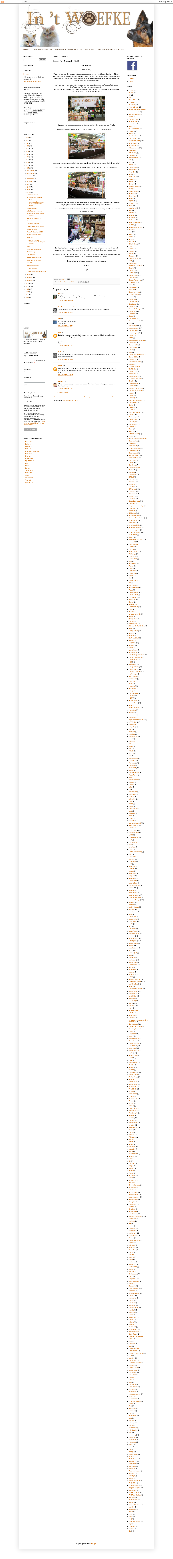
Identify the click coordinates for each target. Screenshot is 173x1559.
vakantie (131, 1420)
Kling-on (131, 796)
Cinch (131, 316)
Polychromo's (133, 1113)
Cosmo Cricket (133, 357)
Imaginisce (132, 717)
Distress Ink (132, 443)
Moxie (131, 977)
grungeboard (133, 650)
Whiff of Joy (29, 482)
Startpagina (25, 49)
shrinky (131, 1243)
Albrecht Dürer (133, 119)
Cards (131, 270)
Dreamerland (133, 475)
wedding (131, 1473)
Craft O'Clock (133, 371)
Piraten (131, 1101)
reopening (132, 1175)
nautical (131, 986)
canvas (131, 253)
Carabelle (132, 256)
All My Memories (134, 129)
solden (131, 1269)
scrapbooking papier (135, 1216)
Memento (132, 936)
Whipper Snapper (134, 1488)
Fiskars (131, 566)
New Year (132, 998)
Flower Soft (132, 573)
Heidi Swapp (133, 676)
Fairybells (132, 556)
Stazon (131, 1300)
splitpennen (132, 1279)
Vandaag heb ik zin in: (34, 218)
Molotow (131, 972)
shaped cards (133, 1235)
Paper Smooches (134, 1043)
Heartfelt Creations (135, 672)
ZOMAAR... (30, 263)
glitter (130, 628)
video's (131, 1444)
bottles (131, 229)
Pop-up (131, 1120)
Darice (131, 405)
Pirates (131, 1103)
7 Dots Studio (133, 100)
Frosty (131, 590)
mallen (131, 888)
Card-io (131, 268)
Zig (130, 1531)
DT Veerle (132, 499)
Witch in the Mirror (134, 1504)
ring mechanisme (134, 1185)
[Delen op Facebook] (86, 282)
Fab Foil (131, 549)
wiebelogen (132, 1490)
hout (130, 705)
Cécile (60, 366)
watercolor (132, 1464)
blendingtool (133, 208)
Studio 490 (132, 1327)
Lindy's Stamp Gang (135, 852)
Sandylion (132, 1202)
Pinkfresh (132, 1096)
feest (130, 561)
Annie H (61, 381)
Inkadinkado (133, 736)
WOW (131, 1512)
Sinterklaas (132, 1250)
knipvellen (132, 799)
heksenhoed (133, 679)
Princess (131, 1134)
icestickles (132, 715)
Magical (131, 871)
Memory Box (133, 941)
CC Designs (133, 282)
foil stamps (132, 585)
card (130, 261)
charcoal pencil (134, 294)
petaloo (131, 1079)
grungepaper (133, 652)
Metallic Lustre (133, 948)
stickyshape (132, 1317)
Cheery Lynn (133, 302)
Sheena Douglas (134, 1240)
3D (130, 97)
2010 (27, 294)
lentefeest (132, 847)
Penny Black (133, 1072)
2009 (27, 297)
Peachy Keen (133, 1062)
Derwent (131, 414)
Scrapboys (132, 1219)
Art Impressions (134, 148)
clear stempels (133, 328)
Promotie (132, 1146)
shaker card (132, 1233)
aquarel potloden (134, 141)
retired (131, 1178)
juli (28, 184)
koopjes (131, 806)
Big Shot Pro (133, 203)
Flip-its (131, 568)
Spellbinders (29, 477)
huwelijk (131, 712)
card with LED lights (135, 266)
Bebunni (131, 181)
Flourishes (132, 571)
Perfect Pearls (133, 1077)
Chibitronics (133, 304)
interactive (132, 741)
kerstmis (131, 782)
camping (131, 251)
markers (131, 905)
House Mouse (133, 703)
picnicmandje (133, 1084)
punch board (133, 1154)
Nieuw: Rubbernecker (34, 235)
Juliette (131, 751)
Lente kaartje (31, 254)
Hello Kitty (132, 681)
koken (131, 804)
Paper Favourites (134, 1038)
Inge (59, 332)
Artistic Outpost (133, 157)
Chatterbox (132, 299)
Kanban (131, 770)
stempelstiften (133, 1307)
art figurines (132, 145)
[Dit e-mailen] (79, 282)
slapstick (131, 1255)
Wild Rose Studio (134, 1492)
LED (130, 840)
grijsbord (132, 645)
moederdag (132, 969)
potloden (132, 1125)
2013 (27, 286)
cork (130, 352)
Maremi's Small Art (135, 897)
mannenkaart (133, 893)
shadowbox (132, 1231)
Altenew (131, 131)
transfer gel (132, 1389)
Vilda (130, 1447)
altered (131, 133)
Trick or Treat (133, 1399)
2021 (27, 151)
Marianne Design (134, 900)
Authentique (133, 167)
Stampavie (132, 1286)
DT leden (132, 484)
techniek (131, 1358)
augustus (30, 181)
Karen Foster (133, 775)
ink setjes (132, 732)
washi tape (132, 1461)
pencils (131, 1067)
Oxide (131, 1031)
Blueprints (132, 217)
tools (130, 1382)
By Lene (131, 241)
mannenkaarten (134, 895)
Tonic (130, 1380)
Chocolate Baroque (135, 309)
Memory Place (133, 943)
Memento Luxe (133, 938)
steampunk (132, 1303)
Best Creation (133, 191)
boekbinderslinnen (135, 222)
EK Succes (132, 513)
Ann (59, 319)
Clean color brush (134, 321)
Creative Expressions (136, 388)
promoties (132, 1149)
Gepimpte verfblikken (34, 260)
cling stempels (133, 333)
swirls (131, 1339)
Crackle (131, 364)
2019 (27, 157)
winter (131, 1502)
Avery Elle (132, 172)
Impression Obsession (32, 451)
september (30, 179)
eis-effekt (132, 511)
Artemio (131, 155)
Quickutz (131, 1163)
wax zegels (132, 1466)
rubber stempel (134, 1195)
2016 (27, 165)
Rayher (131, 1168)
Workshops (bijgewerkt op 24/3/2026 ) (111, 49)
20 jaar (131, 90)
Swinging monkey (32, 266)
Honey (131, 691)
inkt (130, 739)
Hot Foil (131, 696)
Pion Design (133, 1098)
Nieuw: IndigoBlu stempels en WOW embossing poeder (35, 203)
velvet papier (133, 1430)
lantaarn (131, 820)
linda (59, 352)
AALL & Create (133, 107)
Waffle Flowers (133, 1459)
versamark (132, 1442)
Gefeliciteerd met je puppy (35, 226)
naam (26, 384)
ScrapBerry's (133, 1211)
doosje (131, 470)
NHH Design (133, 1001)
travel (130, 1396)
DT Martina (132, 489)
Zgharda (131, 1528)
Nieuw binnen (31, 221)
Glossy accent (133, 631)
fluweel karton (133, 580)
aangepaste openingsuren (137, 109)
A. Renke (132, 105)
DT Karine (132, 482)
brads (131, 234)
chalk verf (132, 290)
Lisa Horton (132, 856)
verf (130, 1432)
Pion (26, 463)
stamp (131, 1283)
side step (132, 1245)
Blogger (93, 1544)
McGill (131, 924)
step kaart (132, 1312)
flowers (131, 575)
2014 (27, 283)
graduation (132, 640)
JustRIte (131, 753)
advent (131, 117)
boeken (131, 225)
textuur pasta (133, 1370)
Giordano (132, 621)
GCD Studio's (133, 597)
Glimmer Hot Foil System (137, 626)
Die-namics (132, 424)
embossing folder (134, 525)
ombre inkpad (133, 1010)
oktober (29, 176)
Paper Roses (133, 1041)
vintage (131, 1452)
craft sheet (132, 374)
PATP (130, 1060)
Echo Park (132, 508)
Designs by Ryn (134, 419)
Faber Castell (133, 551)
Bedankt (131, 184)
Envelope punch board (136, 539)
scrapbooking (133, 1214)
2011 (27, 292)
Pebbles (131, 1065)
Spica (131, 1276)
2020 (27, 154)
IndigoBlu (132, 727)
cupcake (131, 393)
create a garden (134, 383)
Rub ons (131, 1190)
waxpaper (132, 1468)
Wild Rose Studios (135, 1495)
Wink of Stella (133, 1500)
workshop (132, 1509)
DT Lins (131, 487)
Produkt (131, 1139)
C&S (130, 246)
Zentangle (132, 1526)
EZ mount (132, 547)
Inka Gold (132, 734)
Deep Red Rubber (135, 412)
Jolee (130, 744)
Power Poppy (133, 1127)
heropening (132, 688)
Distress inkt (133, 446)
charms (131, 297)
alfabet (131, 126)
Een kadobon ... (32, 208)
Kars (130, 777)
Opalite (131, 1013)
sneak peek (132, 1264)
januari (29, 280)
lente (130, 844)
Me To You (132, 929)
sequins (131, 1226)
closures (131, 335)
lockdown (132, 859)
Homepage (87, 397)
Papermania (133, 1046)
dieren (131, 429)
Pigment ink (132, 1086)
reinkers (131, 1170)
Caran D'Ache (133, 258)
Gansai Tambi (133, 595)
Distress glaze (133, 441)
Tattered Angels (134, 1348)
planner (131, 1106)
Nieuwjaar (132, 1005)
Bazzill (131, 179)
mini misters (133, 962)
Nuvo (130, 1008)
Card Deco (132, 263)
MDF (130, 926)
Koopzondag (133, 808)
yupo (130, 1524)
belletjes (131, 189)
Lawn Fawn (132, 830)
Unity (130, 1413)
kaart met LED (133, 758)
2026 (27, 138)
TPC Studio (132, 1384)
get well (131, 611)
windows (132, 1497)
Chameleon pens (134, 292)
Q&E (130, 1158)
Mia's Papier (133, 953)
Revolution (132, 1180)
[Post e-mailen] (68, 279)
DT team (131, 496)
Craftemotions (133, 376)
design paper (133, 417)
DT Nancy (132, 491)
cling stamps (133, 330)
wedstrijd (132, 1476)
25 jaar (131, 93)
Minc (130, 955)
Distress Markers (134, 448)
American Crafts (134, 136)
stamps (131, 1295)
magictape (132, 873)
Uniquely (132, 1411)
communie (132, 342)
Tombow (131, 1377)
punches (131, 1156)
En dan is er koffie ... (33, 195)
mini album (132, 960)
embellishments (134, 520)
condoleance (133, 347)
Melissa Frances (134, 933)
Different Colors (134, 434)
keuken (131, 784)
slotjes (131, 1259)
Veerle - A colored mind (66, 307)
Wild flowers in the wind (34, 211)
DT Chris (132, 479)
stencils (131, 1310)
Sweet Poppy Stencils (136, 1336)
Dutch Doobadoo (134, 501)
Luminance (132, 861)
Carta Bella (132, 278)
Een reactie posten (62, 393)
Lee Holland (133, 842)
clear (130, 323)
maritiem (131, 902)
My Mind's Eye (29, 461)
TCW (130, 1355)
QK (130, 1161)
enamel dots (133, 535)
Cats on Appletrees (135, 280)
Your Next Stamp (134, 1521)
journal (131, 746)
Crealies (131, 381)
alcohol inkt (132, 124)
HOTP (131, 698)
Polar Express (133, 1108)
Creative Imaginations (136, 390)
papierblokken (133, 1055)
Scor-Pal (131, 1207)
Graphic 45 (28, 446)
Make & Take (133, 883)
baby (130, 174)
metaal (131, 945)
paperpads (132, 1048)
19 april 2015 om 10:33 (65, 312)
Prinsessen (132, 1137)
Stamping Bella (134, 1293)
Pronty (131, 1151)
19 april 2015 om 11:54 (65, 326)
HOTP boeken (133, 700)
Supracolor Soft (134, 1331)
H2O (130, 662)
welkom (131, 1478)
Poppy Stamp (133, 1122)
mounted (132, 974)
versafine (132, 1437)
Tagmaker (132, 1343)
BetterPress (132, 196)
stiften (131, 1319)
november (30, 173)
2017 (27, 162)
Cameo (131, 249)
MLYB (131, 967)
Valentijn (131, 1423)
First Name (28, 370)
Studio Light (133, 1329)
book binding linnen (135, 227)
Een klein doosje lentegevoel (36, 271)
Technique (132, 1360)
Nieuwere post (58, 397)
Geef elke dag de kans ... (35, 249)
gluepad (131, 635)
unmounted (132, 1416)
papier (131, 1053)
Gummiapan (133, 660)
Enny (60, 293)
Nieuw (131, 1003)
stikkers (131, 1322)
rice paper (132, 1183)
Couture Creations (135, 362)
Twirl (130, 1406)
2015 (27, 168)
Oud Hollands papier (135, 1026)
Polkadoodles (133, 1110)
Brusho (131, 237)
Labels (131, 818)
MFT (130, 950)
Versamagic (132, 1440)
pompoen (132, 1115)
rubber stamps (133, 1192)
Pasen (131, 1058)
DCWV (131, 410)
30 (130, 95)
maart (29, 274)
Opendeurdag (133, 1024)
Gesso (131, 609)
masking (131, 909)
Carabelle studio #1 (33, 224)
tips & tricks (132, 1375)
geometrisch (133, 604)
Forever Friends (134, 587)
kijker (130, 787)
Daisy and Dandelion (135, 400)
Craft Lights (132, 369)
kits (130, 789)
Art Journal (132, 150)
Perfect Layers (133, 1074)
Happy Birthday (134, 667)
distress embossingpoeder (137, 438)
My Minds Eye (133, 984)
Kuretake (132, 813)
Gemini (131, 602)
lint (130, 854)
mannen (131, 890)
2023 (27, 146)
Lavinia (131, 828)
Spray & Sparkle (134, 1281)
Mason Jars (132, 917)
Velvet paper (133, 1428)
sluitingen (132, 1262)
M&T (130, 864)
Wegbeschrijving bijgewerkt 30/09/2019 (68, 49)
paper (131, 1036)
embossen (132, 523)
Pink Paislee (133, 1094)
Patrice (131, 81)
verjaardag (132, 1435)
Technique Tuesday (135, 1363)
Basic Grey (28, 441)
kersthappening (134, 780)
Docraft (131, 463)
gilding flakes (133, 619)
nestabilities (133, 996)
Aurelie (131, 165)
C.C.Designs (133, 244)
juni (28, 187)
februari (30, 277)
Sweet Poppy (133, 1334)
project (131, 1142)
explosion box (133, 544)
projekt (131, 1144)
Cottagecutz (133, 359)
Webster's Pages (134, 1471)
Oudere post (115, 397)
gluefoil (131, 633)
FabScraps (132, 554)
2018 (27, 160)
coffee (131, 338)
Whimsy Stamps (134, 1485)
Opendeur (132, 1017)
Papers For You (134, 1050)
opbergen (132, 1015)
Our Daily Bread (134, 1029)
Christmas (132, 311)
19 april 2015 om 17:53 (65, 346)
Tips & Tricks (89, 49)
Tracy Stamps (133, 1387)
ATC (130, 162)
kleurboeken (133, 792)
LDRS (131, 835)
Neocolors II (133, 993)
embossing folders (135, 527)
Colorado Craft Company (137, 340)
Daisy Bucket (133, 402)
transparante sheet (135, 1394)
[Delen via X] (84, 282)
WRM (130, 1514)
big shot (131, 201)
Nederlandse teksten (135, 989)
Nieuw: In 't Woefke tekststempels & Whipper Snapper (36, 241)
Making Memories (134, 885)
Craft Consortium (134, 366)
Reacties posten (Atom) (70, 400)
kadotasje (132, 765)
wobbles (131, 1507)
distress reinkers (134, 455)
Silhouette (28, 473)
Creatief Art (132, 386)
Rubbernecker (133, 1199)
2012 (27, 289)
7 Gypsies (132, 102)
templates (132, 1365)
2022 (27, 149)
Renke (131, 1173)
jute (130, 756)
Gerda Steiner (133, 607)
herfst (130, 684)
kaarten (131, 760)
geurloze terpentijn (135, 614)
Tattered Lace (133, 1351)
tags (130, 1346)
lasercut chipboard (135, 823)
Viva (130, 1456)
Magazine (132, 866)
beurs (67, 282)
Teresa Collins (133, 1367)
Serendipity (29, 470)
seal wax (132, 1221)
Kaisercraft (28, 453)
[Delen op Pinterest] (88, 282)
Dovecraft (132, 472)
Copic (131, 350)
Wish (28, 246)
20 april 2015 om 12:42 (65, 359)
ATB (130, 160)
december (30, 170)
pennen (131, 1070)
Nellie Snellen (133, 991)
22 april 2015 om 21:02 (65, 389)
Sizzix (27, 475)
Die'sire (131, 426)
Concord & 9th (133, 345)
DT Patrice (132, 494)
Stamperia (132, 1291)
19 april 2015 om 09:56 (65, 301)
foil (130, 583)
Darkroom (132, 407)
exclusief (132, 542)
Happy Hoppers (134, 669)
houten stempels (134, 708)
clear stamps (133, 326)
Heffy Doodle (133, 674)
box (130, 232)
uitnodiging (132, 1408)
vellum (131, 1425)
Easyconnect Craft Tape (136, 506)
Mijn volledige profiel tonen (32, 81)
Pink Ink (131, 1091)
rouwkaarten (133, 1187)
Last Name (28, 377)
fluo (130, 578)
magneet (132, 876)
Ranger (27, 468)
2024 (27, 143)
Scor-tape (132, 1209)
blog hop (132, 215)
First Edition (132, 563)
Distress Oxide (133, 450)
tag (130, 1341)
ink (130, 729)
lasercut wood (133, 825)
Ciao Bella (132, 314)
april (28, 192)
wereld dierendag (134, 1480)
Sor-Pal (131, 1271)
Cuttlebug (132, 398)
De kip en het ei (32, 229)
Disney (131, 436)
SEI (130, 1223)
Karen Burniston (134, 772)
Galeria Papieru (134, 592)
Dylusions (132, 503)
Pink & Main (133, 1089)
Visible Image (133, 1454)
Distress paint (133, 453)
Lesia (130, 849)
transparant (132, 1392)
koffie (130, 801)
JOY (130, 748)
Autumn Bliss (133, 169)
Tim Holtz (28, 480)
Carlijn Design (133, 275)
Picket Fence (133, 1082)
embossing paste (134, 530)
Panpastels (132, 1034)
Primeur (131, 1132)
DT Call (131, 477)
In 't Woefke (73, 282)
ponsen (131, 1118)
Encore (131, 537)
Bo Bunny (28, 444)
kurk (130, 816)
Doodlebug (132, 465)
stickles (131, 1315)
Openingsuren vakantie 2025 (42, 49)
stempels (132, 1305)
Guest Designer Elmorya (137, 655)
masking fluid (133, 912)
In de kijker (132, 724)
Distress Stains (133, 458)
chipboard (132, 306)
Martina (131, 79)
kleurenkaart (133, 794)
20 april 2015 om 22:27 (65, 375)
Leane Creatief (133, 837)
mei (28, 190)
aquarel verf (133, 143)
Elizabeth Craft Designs (136, 518)
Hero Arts (28, 449)
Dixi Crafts (132, 460)
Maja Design (133, 881)
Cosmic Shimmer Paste (136, 354)
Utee (130, 1418)
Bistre (131, 205)
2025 (27, 140)
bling (130, 210)
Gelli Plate (132, 599)
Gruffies (131, 647)
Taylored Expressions (136, 1353)
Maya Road (29, 458)
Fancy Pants (133, 559)
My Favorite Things (135, 981)
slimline (131, 1257)
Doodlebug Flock (134, 467)
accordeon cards (134, 112)
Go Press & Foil (134, 638)
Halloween (132, 664)
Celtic (131, 285)
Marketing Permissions (31, 393)
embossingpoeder (135, 532)
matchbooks (133, 919)
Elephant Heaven (134, 515)
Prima (27, 465)
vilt (130, 1449)
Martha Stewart (134, 907)
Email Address (29, 363)
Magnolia (28, 456)
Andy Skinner (133, 138)
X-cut (130, 1516)
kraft (130, 811)
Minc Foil (132, 957)
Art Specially (61, 282)
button (131, 239)
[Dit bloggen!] (81, 282)
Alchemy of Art (133, 121)
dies (130, 431)
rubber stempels (134, 1197)
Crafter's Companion (135, 378)
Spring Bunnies (32, 268)
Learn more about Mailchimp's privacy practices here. (34, 423)
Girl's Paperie (133, 623)
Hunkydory (132, 710)
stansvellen (132, 1298)
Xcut (130, 1519)
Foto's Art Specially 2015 (35, 232)
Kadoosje (132, 763)
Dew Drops (132, 422)
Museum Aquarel (134, 979)
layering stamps (134, 832)
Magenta (132, 869)
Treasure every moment (34, 257)
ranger (131, 1166)
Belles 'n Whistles (134, 186)
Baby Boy (30, 237)
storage (131, 1324)
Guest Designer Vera (135, 657)
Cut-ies (131, 395)
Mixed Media (133, 965)
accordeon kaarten (135, 114)
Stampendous (133, 1288)
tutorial (131, 1404)
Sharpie (131, 1238)
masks (131, 914)
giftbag (131, 616)
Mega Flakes (133, 931)
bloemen (132, 213)
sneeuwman (133, 1267)
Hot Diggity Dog (134, 693)
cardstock (132, 273)
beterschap (132, 193)
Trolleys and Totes (135, 1401)
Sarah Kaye (132, 1204)
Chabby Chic (133, 287)
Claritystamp (133, 318)
